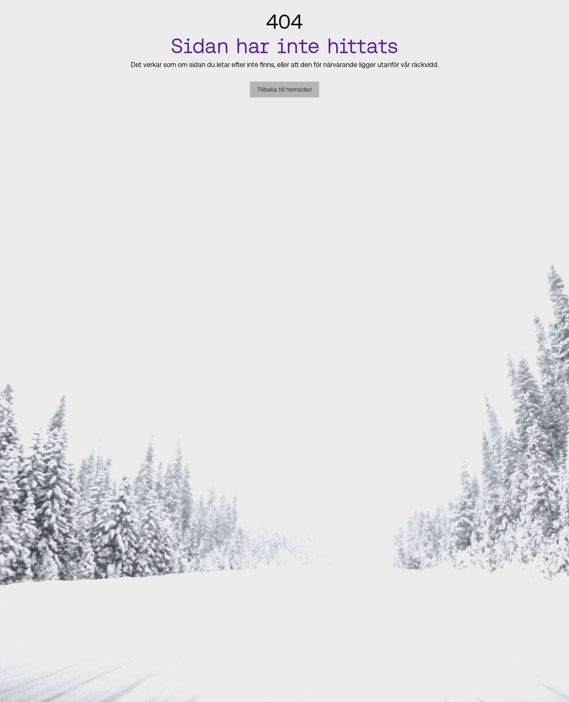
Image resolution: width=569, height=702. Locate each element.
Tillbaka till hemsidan (284, 89)
